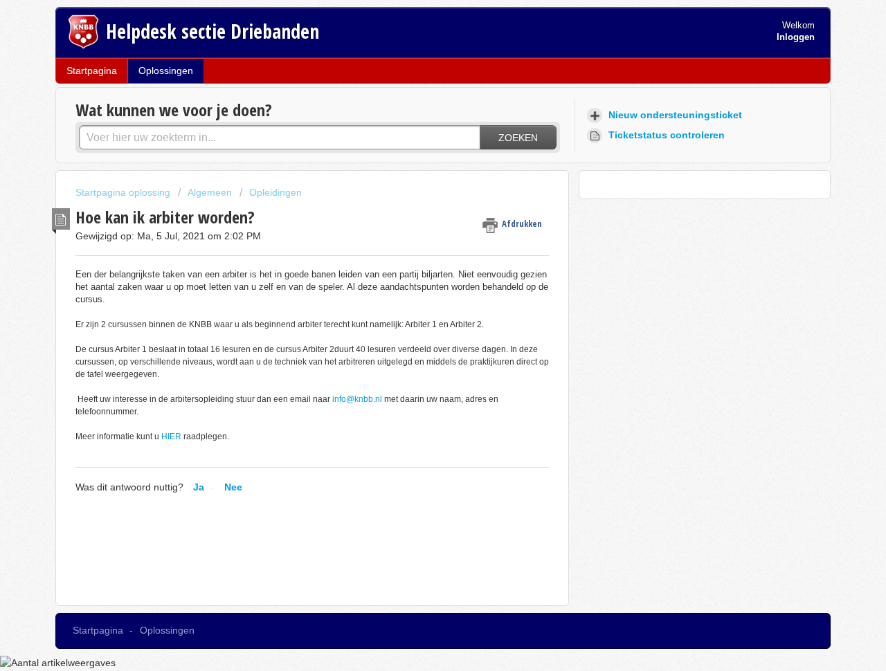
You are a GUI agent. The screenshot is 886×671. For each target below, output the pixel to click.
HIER (171, 436)
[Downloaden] (417, 151)
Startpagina (91, 70)
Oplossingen (165, 70)
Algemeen (210, 192)
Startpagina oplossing (124, 192)
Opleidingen (275, 192)
